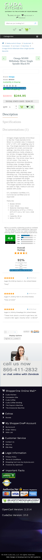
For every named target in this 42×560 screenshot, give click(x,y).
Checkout (21, 18)
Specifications (12, 122)
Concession (6, 46)
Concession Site (12, 397)
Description (10, 114)
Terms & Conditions (13, 459)
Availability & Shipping (11, 82)
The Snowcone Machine (15, 408)
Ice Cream (16, 46)
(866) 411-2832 (14, 15)
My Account (28, 15)
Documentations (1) (16, 129)
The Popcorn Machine (14, 405)
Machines (25, 46)
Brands (8, 418)
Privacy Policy (11, 457)
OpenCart (19, 465)
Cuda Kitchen (11, 395)
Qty (5, 107)
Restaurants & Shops (13, 43)
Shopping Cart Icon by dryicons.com (20, 462)
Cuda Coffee (10, 400)
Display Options (15, 335)
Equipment (27, 43)
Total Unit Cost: (15, 101)
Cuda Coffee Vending (14, 403)
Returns (9, 445)
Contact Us (10, 442)
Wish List (9, 432)
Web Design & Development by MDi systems (23, 557)
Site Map (9, 447)
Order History (11, 430)
